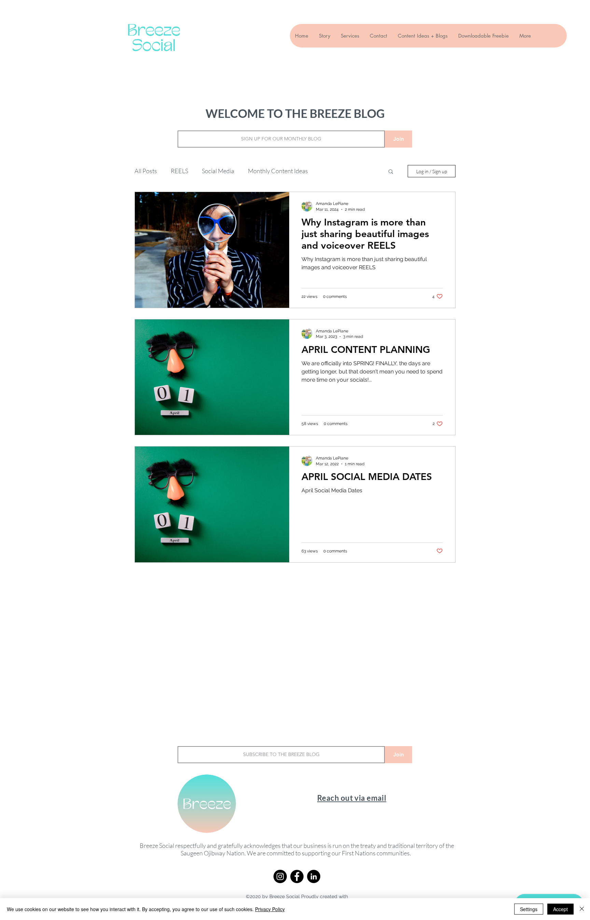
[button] (391, 172)
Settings (528, 909)
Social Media (218, 171)
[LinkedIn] (313, 876)
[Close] (582, 909)
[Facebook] (297, 876)
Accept (560, 909)
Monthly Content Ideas (278, 171)
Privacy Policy (270, 909)
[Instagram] (280, 876)
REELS (179, 171)
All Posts (146, 171)
